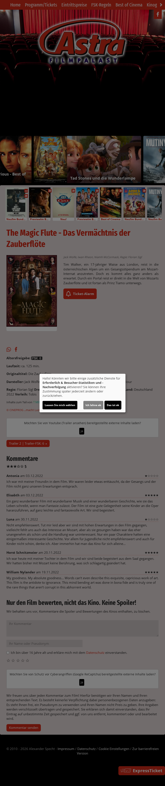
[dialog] (82, 393)
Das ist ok (113, 405)
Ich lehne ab (93, 405)
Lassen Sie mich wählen (60, 405)
